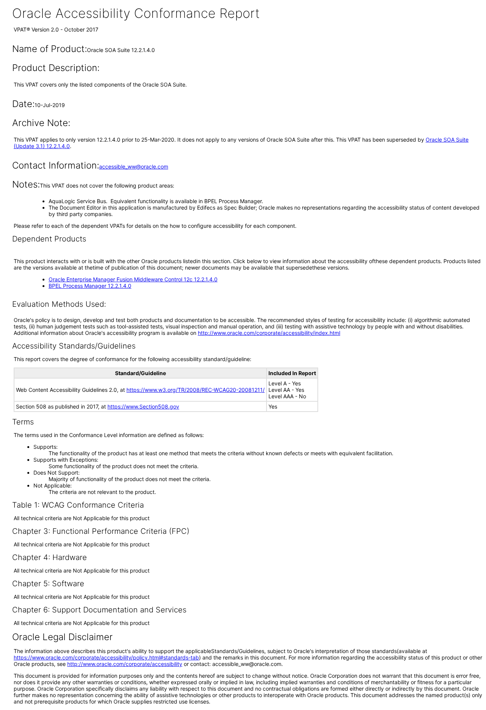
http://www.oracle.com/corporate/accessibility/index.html (269, 333)
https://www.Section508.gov (143, 406)
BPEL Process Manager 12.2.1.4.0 (90, 285)
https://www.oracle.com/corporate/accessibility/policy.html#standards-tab (106, 657)
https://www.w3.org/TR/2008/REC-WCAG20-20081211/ (195, 390)
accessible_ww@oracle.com (133, 166)
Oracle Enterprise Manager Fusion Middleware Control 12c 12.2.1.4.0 (133, 279)
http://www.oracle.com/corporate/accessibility (124, 664)
